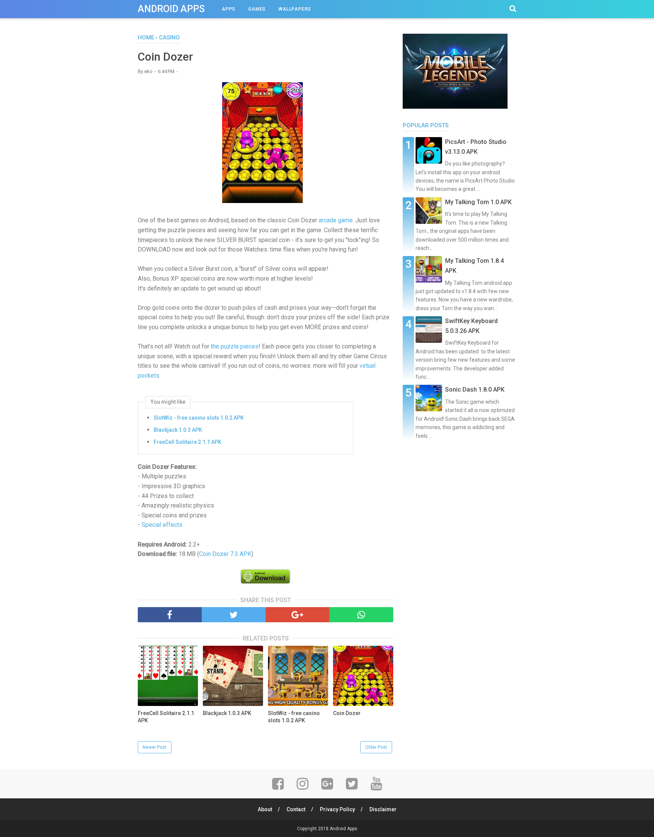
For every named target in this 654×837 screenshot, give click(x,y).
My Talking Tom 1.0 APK (478, 202)
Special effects (162, 524)
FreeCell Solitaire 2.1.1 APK (187, 442)
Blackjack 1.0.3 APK (178, 430)
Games (257, 9)
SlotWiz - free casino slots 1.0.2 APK (199, 418)
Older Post (376, 747)
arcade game (336, 220)
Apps (228, 9)
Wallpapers (295, 9)
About (265, 809)
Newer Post (155, 747)
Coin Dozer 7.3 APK (225, 553)
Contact (296, 809)
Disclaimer (383, 809)
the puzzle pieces (234, 346)
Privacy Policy (337, 809)
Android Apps (171, 8)
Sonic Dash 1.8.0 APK (475, 389)
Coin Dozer (347, 713)
